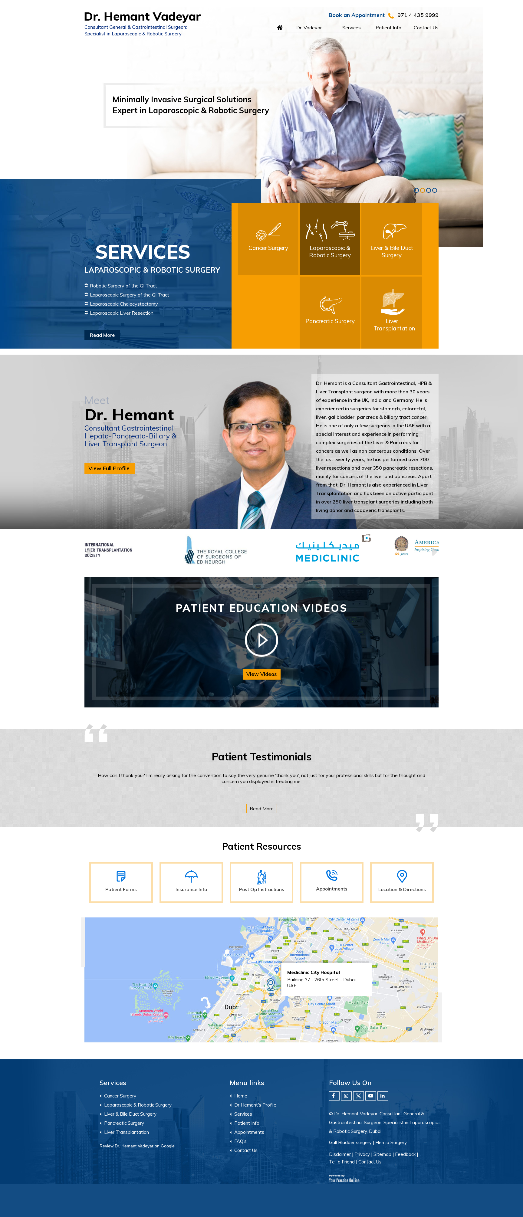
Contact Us (426, 28)
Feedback (405, 1154)
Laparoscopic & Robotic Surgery (138, 1105)
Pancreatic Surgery (124, 1123)
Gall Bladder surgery (350, 1142)
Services (351, 28)
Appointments (331, 889)
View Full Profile (109, 468)
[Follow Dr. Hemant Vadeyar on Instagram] (346, 1096)
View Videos (261, 674)
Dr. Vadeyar (309, 28)
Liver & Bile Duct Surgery (130, 1114)
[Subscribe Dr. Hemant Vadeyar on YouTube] (371, 1096)
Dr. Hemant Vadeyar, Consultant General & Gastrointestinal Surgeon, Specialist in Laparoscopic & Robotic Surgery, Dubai (383, 1122)
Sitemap (382, 1154)
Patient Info (388, 28)
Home (272, 26)
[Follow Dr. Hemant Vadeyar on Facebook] (334, 1096)
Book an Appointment (357, 14)
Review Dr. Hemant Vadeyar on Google (137, 1145)
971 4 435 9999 (418, 14)
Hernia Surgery (391, 1142)
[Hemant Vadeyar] (173, 24)
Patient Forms (121, 889)
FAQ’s (240, 1141)
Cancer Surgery (120, 1096)
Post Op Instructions (261, 889)
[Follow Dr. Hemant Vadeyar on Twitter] (358, 1096)
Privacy (362, 1154)
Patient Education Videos (261, 608)
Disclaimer (340, 1154)
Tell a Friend (342, 1162)
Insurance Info (191, 889)
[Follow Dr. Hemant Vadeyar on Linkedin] (383, 1096)
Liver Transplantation (126, 1132)
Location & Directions (402, 889)
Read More (194, 330)
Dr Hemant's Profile (255, 1105)
